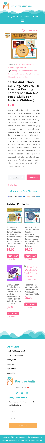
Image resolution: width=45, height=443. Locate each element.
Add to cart (33, 177)
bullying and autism (22, 74)
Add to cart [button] (13, 256)
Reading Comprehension (17, 68)
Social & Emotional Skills (25, 64)
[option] (7, 35)
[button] (22, 20)
